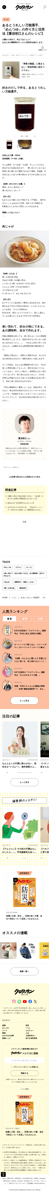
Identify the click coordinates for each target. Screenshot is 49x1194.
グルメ (19, 567)
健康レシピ (6, 1038)
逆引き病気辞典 (31, 1038)
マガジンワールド (20, 1183)
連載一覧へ (24, 971)
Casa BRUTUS (27, 1178)
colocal (20, 1181)
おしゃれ (5, 1028)
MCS (11, 1183)
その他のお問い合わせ (13, 1147)
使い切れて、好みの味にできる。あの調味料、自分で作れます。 (24, 574)
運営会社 (29, 1145)
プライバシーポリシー (29, 1079)
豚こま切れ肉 (9, 588)
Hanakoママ (28, 1181)
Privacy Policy (39, 1183)
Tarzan (14, 1181)
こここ (6, 1183)
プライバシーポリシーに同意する (26, 1067)
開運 (4, 1033)
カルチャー (30, 1030)
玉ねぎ (7, 582)
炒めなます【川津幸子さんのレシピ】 (21, 503)
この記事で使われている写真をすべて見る (24, 477)
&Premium (6, 1181)
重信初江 (23, 588)
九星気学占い (31, 1035)
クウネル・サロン (39, 1181)
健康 (4, 1025)
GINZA (36, 1178)
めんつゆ (7, 567)
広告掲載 (30, 1183)
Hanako (42, 1178)
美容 (27, 1025)
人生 (27, 1033)
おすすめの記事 (8, 1035)
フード (6, 19)
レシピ (29, 567)
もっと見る (24, 701)
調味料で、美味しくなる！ (24, 582)
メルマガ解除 (24, 1089)
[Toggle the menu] (4, 7)
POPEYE (18, 1178)
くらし (28, 1028)
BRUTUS (10, 1178)
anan (4, 1178)
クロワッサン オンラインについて (13, 1145)
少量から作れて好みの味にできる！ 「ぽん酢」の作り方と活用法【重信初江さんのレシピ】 (25, 497)
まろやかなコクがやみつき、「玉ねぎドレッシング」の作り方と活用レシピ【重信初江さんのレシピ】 (25, 508)
